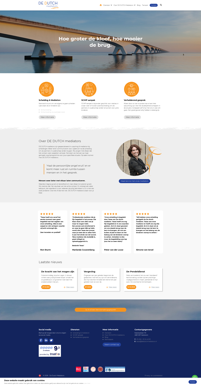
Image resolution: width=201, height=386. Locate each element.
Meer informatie (47, 117)
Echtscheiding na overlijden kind (53, 112)
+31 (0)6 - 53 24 (141, 339)
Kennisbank (109, 339)
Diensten (106, 5)
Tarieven (145, 5)
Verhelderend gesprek (81, 337)
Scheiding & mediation (81, 333)
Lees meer (87, 383)
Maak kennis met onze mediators (134, 181)
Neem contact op (111, 345)
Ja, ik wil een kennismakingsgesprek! (100, 310)
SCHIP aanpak (78, 335)
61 (150, 339)
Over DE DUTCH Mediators (123, 5)
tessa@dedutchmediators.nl (146, 341)
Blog (138, 5)
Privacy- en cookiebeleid (153, 375)
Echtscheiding (46, 110)
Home (101, 5)
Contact (154, 5)
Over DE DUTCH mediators (115, 335)
